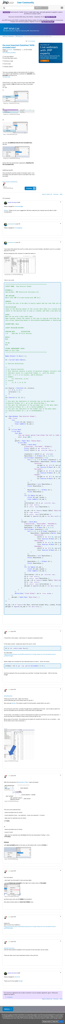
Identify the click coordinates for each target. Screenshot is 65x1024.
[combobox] (18, 7)
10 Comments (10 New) (9, 52)
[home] (8, 2)
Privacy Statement (8, 1015)
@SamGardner (8, 696)
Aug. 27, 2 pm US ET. (48, 21)
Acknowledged (19, 206)
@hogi (6, 210)
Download (6, 12)
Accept (61, 1021)
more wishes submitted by (10, 185)
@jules (14, 703)
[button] (34, 188)
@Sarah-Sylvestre (9, 948)
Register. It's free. (50, 17)
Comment (9, 997)
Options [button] (7, 1009)
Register (45, 60)
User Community (25, 2)
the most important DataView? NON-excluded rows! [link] (38, 36)
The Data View (6, 77)
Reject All (55, 1021)
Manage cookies (47, 1021)
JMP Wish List (19, 36)
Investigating (18, 228)
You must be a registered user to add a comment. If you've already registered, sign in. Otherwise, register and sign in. (31, 993)
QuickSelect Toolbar (23, 782)
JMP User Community (8, 36)
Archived (9, 49)
